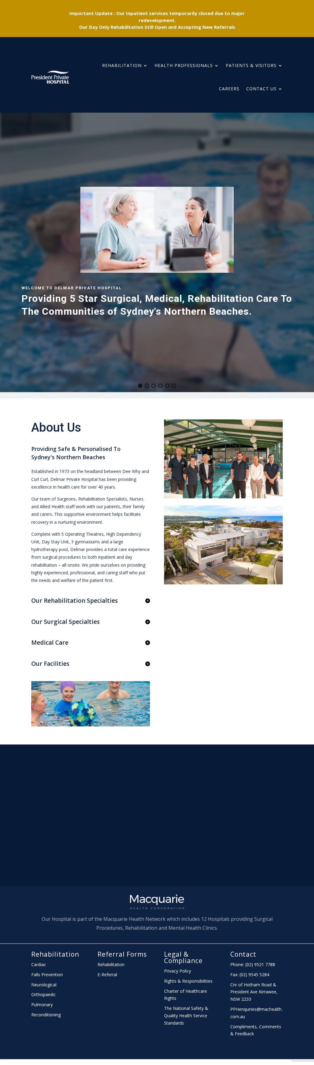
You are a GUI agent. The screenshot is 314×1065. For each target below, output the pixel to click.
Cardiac (38, 964)
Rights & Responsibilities (188, 981)
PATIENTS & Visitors (251, 65)
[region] (157, 252)
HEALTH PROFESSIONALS (184, 65)
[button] (140, 386)
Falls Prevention (47, 974)
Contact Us (261, 89)
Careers (229, 89)
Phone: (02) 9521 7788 (252, 964)
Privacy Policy (177, 971)
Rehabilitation (122, 65)
